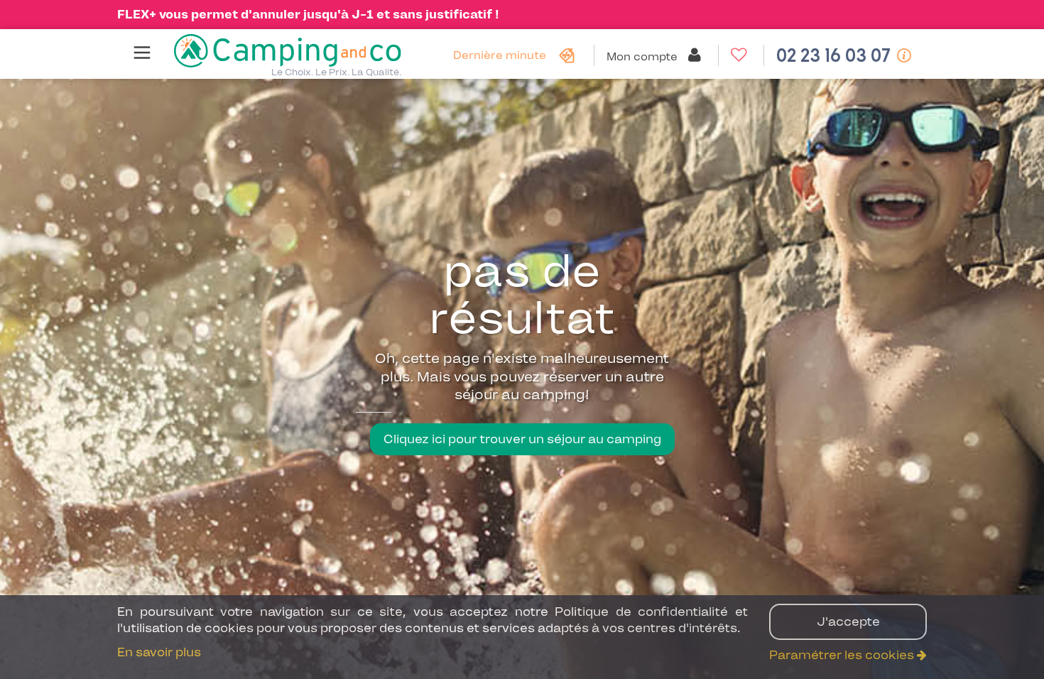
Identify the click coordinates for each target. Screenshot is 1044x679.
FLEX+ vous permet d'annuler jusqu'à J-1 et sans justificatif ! (308, 14)
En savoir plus (159, 652)
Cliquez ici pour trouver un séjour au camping (522, 439)
